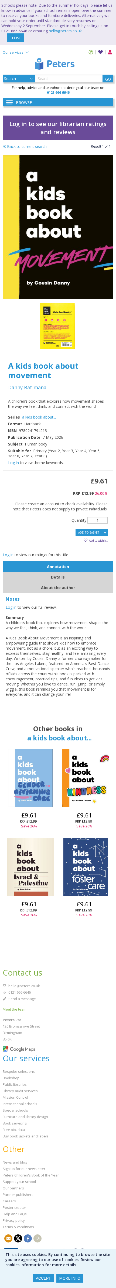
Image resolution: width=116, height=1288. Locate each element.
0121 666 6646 (19, 992)
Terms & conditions (18, 1226)
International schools (20, 1103)
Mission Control (15, 1097)
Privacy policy (14, 1220)
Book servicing (14, 1123)
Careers (9, 1201)
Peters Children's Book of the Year (31, 1175)
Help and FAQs (15, 1214)
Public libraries (15, 1084)
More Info (69, 1278)
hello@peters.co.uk (65, 30)
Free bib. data (14, 1129)
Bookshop (11, 1077)
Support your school (19, 1181)
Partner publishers (18, 1194)
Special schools (15, 1110)
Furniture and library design (25, 1116)
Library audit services (20, 1090)
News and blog (15, 1162)
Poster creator (14, 1207)
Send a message (22, 998)
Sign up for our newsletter (24, 1168)
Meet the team (14, 1009)
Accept (43, 1278)
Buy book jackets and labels (26, 1136)
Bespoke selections (19, 1071)
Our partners (13, 1188)
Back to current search (26, 146)
